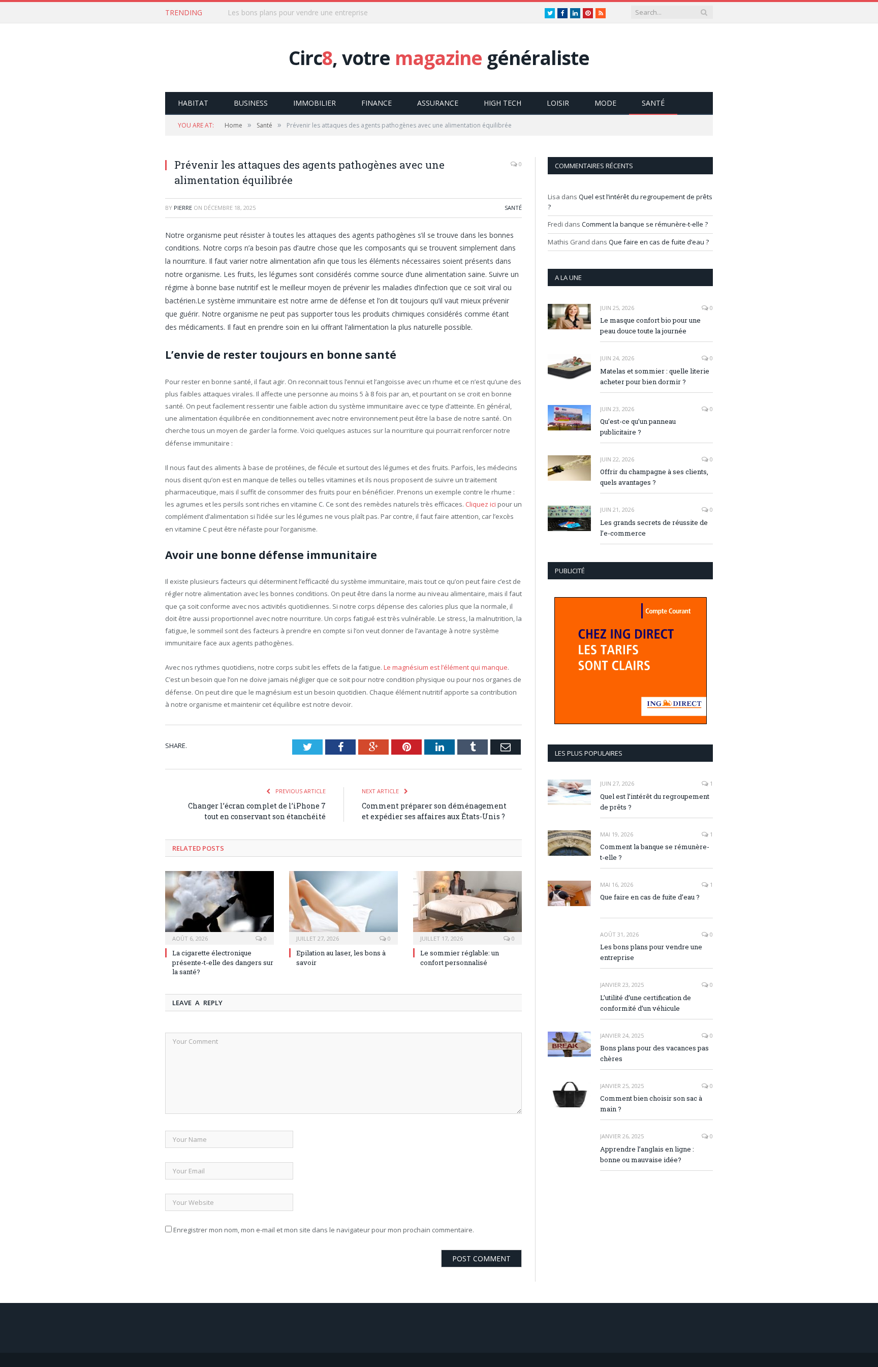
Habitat (193, 103)
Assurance (437, 103)
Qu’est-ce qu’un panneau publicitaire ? (638, 427)
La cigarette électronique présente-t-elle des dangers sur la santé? (222, 962)
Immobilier (314, 103)
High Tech (502, 103)
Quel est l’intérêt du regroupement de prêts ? (654, 802)
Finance (376, 103)
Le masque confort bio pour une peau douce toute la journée (650, 325)
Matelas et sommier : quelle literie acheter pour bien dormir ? (654, 376)
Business (251, 103)
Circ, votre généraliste (439, 58)
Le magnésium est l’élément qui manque (446, 667)
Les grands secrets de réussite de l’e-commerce (654, 528)
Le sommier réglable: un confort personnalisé (459, 957)
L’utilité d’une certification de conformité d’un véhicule (645, 1003)
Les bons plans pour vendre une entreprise (651, 952)
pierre (183, 207)
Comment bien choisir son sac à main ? (651, 1103)
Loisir (558, 103)
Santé (653, 103)
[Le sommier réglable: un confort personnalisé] (467, 906)
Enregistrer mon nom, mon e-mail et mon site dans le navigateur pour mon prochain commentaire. (323, 1229)
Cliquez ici (480, 504)
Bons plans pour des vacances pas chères (654, 1053)
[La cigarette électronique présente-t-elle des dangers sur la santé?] (219, 906)
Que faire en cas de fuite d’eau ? (659, 241)
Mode (605, 103)
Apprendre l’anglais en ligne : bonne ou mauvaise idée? (647, 1154)
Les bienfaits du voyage (266, 12)
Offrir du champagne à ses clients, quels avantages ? (654, 477)
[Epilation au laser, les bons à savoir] (343, 906)
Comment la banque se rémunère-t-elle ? (645, 224)
